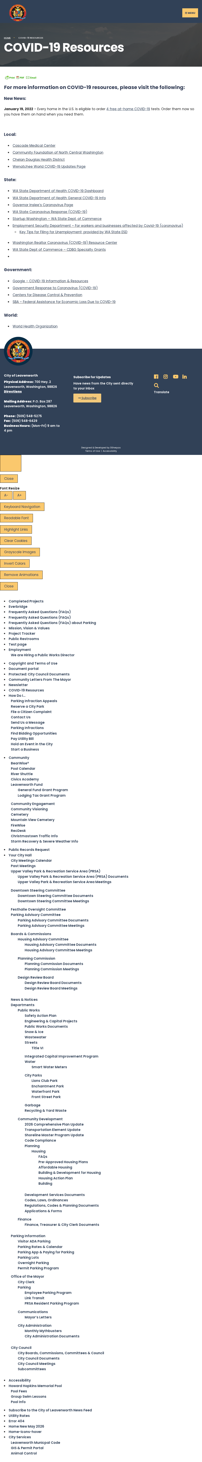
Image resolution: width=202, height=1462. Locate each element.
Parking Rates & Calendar (40, 1246)
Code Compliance (40, 1140)
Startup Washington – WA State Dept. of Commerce (57, 218)
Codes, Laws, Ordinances (46, 1200)
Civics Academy (25, 779)
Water (30, 1061)
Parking (24, 1287)
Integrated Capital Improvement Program (61, 1056)
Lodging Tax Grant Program (42, 795)
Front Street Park (46, 1097)
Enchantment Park (48, 1086)
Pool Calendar (23, 768)
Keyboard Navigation (22, 506)
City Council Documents (39, 1358)
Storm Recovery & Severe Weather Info (44, 841)
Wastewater (35, 1037)
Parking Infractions (27, 727)
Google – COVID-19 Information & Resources (50, 281)
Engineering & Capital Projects (51, 1021)
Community (19, 757)
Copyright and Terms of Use (33, 663)
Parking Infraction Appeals (34, 701)
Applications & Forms (43, 1211)
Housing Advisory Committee (43, 939)
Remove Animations (21, 574)
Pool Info (18, 1402)
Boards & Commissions (31, 934)
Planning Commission (36, 958)
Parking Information (28, 1236)
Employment (20, 649)
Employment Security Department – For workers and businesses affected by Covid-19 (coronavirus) (98, 225)
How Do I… (17, 695)
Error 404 (16, 1421)
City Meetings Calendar (31, 860)
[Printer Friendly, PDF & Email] (20, 77)
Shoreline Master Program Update (54, 1135)
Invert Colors (14, 563)
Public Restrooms (24, 638)
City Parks (33, 1075)
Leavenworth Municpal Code (35, 1442)
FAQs (42, 1156)
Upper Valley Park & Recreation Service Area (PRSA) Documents (73, 876)
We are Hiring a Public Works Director (43, 655)
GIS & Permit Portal (27, 1448)
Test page (18, 644)
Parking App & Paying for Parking (46, 1252)
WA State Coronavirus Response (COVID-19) (50, 211)
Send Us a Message (28, 722)
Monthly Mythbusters (43, 1330)
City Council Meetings (36, 1363)
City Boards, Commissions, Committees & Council (61, 1353)
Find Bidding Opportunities (34, 733)
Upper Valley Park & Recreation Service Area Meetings (64, 882)
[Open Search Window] (155, 384)
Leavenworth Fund (27, 784)
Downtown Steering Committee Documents (55, 895)
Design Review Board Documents (53, 982)
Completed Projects (26, 601)
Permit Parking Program (38, 1268)
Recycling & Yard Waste (45, 1110)
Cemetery (19, 814)
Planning (32, 1146)
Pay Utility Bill (22, 738)
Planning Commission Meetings (52, 969)
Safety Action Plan (40, 1015)
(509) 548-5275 (29, 416)
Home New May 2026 (26, 1426)
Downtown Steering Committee (38, 890)
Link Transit (34, 1298)
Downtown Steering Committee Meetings (53, 901)
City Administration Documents (52, 1336)
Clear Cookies (15, 540)
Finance (24, 1219)
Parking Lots (28, 1257)
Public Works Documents (46, 1026)
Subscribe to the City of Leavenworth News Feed (50, 1410)
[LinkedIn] (184, 375)
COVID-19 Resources (26, 690)
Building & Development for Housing (69, 1172)
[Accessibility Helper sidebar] (10, 463)
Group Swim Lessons (28, 1396)
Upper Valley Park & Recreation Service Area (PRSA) (55, 871)
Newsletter (18, 685)
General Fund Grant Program (43, 790)
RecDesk (18, 830)
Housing (39, 1151)
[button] (87, 398)
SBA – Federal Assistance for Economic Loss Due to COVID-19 (64, 301)
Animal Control (24, 1453)
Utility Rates (19, 1415)
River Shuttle (22, 774)
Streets (31, 1042)
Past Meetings (23, 866)
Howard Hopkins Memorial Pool (35, 1385)
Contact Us (21, 717)
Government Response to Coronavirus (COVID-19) (55, 288)
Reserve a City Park (27, 706)
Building (45, 1183)
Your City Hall (20, 855)
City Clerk (26, 1282)
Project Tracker (22, 633)
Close (9, 478)
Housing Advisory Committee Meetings (58, 950)
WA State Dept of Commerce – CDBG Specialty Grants (59, 249)
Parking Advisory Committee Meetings (51, 925)
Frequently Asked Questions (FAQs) (40, 612)
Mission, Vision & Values (29, 628)
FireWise (18, 825)
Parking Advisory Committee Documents (53, 920)
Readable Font (16, 518)
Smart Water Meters (49, 1067)
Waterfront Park (46, 1091)
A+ (19, 495)
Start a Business (25, 749)
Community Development (40, 1119)
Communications (33, 1312)
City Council (21, 1347)
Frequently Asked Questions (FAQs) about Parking (52, 622)
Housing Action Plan (55, 1178)
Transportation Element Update (52, 1129)
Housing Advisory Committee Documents (60, 944)
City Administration (34, 1325)
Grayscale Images (20, 552)
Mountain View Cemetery (32, 819)
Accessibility (110, 451)
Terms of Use (92, 451)
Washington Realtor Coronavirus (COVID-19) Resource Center (65, 242)
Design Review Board (36, 977)
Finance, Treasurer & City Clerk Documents (62, 1224)
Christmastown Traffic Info (34, 836)
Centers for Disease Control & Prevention (47, 295)
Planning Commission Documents (54, 963)
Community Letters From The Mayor (40, 679)
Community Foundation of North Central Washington (58, 152)
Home (7, 37)
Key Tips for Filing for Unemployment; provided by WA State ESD (73, 232)
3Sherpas (115, 447)
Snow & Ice (34, 1031)
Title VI (37, 1048)
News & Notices (24, 999)
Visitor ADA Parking (34, 1241)
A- (6, 495)
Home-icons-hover (25, 1431)
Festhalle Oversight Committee (38, 909)
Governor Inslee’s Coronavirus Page (43, 205)
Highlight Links (16, 529)
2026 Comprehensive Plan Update (54, 1124)
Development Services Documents (55, 1194)
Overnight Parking (33, 1262)
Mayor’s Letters (38, 1317)
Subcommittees (32, 1369)
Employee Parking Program (48, 1292)
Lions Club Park (45, 1080)
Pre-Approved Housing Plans (63, 1162)
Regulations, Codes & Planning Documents (62, 1205)
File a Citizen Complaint (31, 711)
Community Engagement (33, 803)
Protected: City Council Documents (39, 674)
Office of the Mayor (27, 1276)
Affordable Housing (55, 1167)
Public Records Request (29, 849)
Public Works (29, 1010)
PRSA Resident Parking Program (52, 1303)
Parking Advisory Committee (36, 914)
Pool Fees (19, 1391)
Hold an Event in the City (32, 744)
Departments (23, 1005)
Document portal (24, 668)
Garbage (32, 1105)
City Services (20, 1437)
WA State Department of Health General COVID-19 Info (59, 198)
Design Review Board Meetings (51, 988)
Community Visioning (29, 809)
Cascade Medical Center (34, 145)
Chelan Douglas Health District (39, 159)
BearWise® (20, 763)
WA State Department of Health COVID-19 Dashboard (58, 190)
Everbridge (18, 606)
